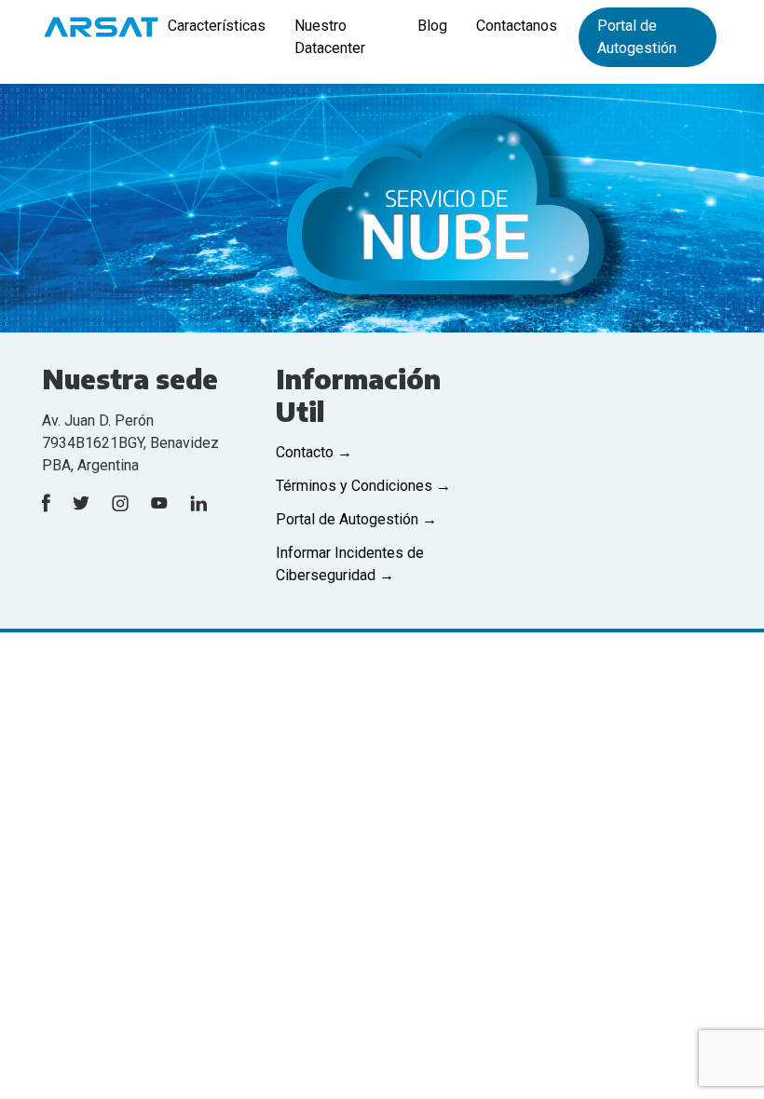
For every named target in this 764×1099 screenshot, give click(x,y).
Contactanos (516, 25)
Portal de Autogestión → (356, 519)
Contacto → (314, 452)
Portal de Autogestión (636, 37)
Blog (432, 25)
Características (217, 25)
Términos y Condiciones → (363, 486)
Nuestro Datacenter (329, 37)
